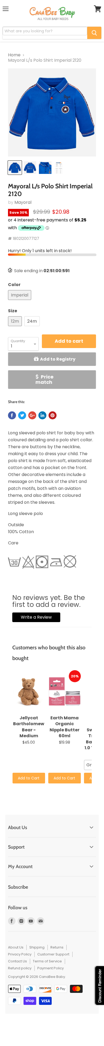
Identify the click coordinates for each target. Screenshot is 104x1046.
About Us (15, 947)
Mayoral (22, 202)
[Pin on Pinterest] (53, 415)
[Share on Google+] (32, 415)
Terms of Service (47, 961)
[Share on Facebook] (12, 415)
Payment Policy (50, 968)
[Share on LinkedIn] (42, 415)
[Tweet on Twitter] (22, 415)
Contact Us (17, 961)
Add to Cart (28, 778)
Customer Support (53, 954)
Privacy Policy (19, 954)
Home (14, 55)
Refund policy (19, 968)
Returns (56, 947)
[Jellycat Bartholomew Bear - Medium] (29, 691)
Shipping (37, 947)
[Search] (94, 33)
